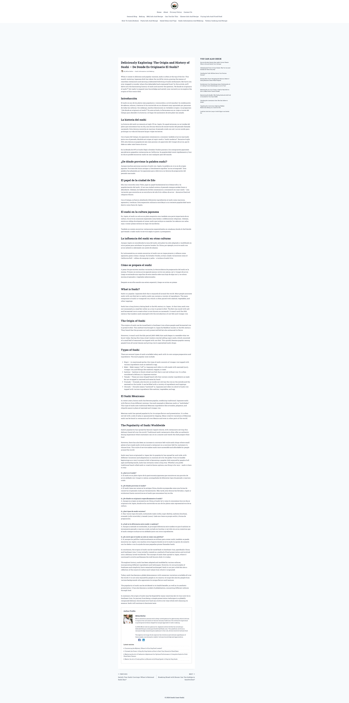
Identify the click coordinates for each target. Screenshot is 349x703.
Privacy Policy (176, 12)
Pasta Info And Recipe (149, 21)
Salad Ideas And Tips (168, 21)
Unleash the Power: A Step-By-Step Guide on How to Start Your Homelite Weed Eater (152, 651)
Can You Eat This (171, 16)
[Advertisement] (174, 36)
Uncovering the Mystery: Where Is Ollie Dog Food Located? (143, 648)
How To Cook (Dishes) (130, 21)
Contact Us (188, 12)
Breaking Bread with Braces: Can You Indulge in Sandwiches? (176, 677)
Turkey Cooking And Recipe (216, 21)
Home (159, 12)
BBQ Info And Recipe (155, 16)
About (165, 12)
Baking (142, 16)
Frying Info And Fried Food (211, 16)
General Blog (132, 16)
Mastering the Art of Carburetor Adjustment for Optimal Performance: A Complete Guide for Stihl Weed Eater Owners (156, 655)
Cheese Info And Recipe (189, 16)
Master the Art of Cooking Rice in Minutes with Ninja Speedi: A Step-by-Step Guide (151, 659)
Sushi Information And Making (190, 21)
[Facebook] (139, 640)
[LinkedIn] (143, 640)
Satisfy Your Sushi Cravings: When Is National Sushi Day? (136, 677)
